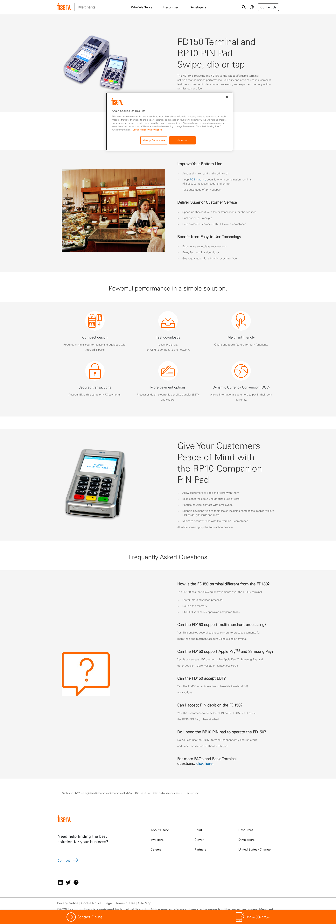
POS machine (198, 179)
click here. (205, 763)
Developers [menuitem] (198, 7)
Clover (199, 840)
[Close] (227, 97)
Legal (109, 903)
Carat (198, 830)
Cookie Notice (91, 903)
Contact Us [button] (268, 7)
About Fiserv (159, 830)
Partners (200, 849)
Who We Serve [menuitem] (141, 7)
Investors (156, 840)
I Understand (182, 140)
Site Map (144, 903)
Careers (155, 849)
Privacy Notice (67, 903)
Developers (246, 840)
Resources (245, 830)
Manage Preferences (154, 140)
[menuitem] (251, 7)
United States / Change (254, 849)
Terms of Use (125, 903)
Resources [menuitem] (171, 7)
